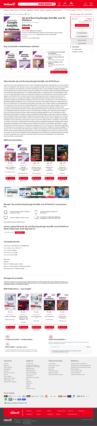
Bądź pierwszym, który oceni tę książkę (46, 34)
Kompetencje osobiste (24, 266)
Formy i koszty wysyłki (31, 373)
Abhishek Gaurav (62, 320)
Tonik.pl (91, 419)
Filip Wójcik (62, 173)
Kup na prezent (82, 33)
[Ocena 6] (35, 34)
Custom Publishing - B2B (76, 370)
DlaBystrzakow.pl (61, 410)
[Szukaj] (54, 4)
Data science (11, 268)
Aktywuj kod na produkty (9, 372)
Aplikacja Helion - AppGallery (10, 381)
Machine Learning (19, 268)
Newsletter (28, 381)
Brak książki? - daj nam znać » (16, 347)
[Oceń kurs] (9, 232)
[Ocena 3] (30, 34)
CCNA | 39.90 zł (48, 4)
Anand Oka (14, 319)
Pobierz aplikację (72, 10)
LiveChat (28, 384)
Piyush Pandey (59, 64)
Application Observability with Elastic (23, 169)
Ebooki (16, 10)
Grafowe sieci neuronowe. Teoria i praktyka (62, 169)
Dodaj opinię (19, 232)
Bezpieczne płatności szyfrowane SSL (16, 403)
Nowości (42, 10)
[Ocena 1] (26, 34)
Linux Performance (49, 316)
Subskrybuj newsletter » (57, 339)
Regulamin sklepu (30, 368)
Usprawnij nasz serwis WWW (32, 377)
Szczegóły (76, 49)
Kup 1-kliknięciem (82, 36)
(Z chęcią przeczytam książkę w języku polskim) (50, 32)
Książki (12, 10)
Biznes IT (6, 264)
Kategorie (6, 10)
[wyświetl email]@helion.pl (31, 421)
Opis (75, 46)
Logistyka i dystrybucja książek (78, 374)
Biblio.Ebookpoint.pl (72, 414)
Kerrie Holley (36, 320)
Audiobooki (30, 10)
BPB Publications (33, 32)
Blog (27, 379)
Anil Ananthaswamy (36, 173)
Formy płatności (29, 375)
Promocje (36, 10)
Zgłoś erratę (7, 259)
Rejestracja (6, 365)
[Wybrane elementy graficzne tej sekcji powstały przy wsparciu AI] (68, 199)
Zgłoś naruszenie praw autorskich (55, 374)
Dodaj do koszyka (82, 25)
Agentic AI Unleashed (10, 316)
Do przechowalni (82, 43)
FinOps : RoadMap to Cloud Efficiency (10, 168)
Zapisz (88, 346)
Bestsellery (48, 10)
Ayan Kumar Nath (49, 319)
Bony (80, 10)
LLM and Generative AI (36, 317)
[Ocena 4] (31, 34)
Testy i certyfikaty (8, 376)
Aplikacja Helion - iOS (8, 380)
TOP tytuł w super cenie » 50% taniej (81, 14)
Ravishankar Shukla (60, 59)
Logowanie (6, 363)
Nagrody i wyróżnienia (53, 372)
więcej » (67, 351)
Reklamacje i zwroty (30, 388)
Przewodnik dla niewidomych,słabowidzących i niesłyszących (33, 366)
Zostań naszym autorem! (53, 365)
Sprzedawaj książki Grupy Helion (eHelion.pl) (81, 365)
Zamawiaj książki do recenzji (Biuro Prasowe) (81, 367)
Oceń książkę (51, 367)
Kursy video (23, 10)
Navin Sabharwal (30, 30)
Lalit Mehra (23, 322)
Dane (5, 268)
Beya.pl (38, 414)
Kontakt (28, 386)
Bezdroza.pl (70, 410)
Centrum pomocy (30, 363)
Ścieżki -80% (41, 4)
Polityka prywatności (30, 370)
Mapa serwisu (29, 383)
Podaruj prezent (88, 10)
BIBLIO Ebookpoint (75, 369)
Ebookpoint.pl (81, 410)
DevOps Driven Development (62, 317)
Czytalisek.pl (50, 414)
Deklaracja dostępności (31, 372)
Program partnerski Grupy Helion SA (79, 363)
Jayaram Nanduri (8, 319)
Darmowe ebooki (57, 10)
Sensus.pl (39, 410)
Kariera (21, 264)
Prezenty (6, 374)
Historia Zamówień (8, 367)
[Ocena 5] (33, 34)
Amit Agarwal (38, 30)
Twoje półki (6, 370)
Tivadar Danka (49, 173)
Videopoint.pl (29, 414)
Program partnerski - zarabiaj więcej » (19, 339)
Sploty (59, 414)
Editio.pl (49, 410)
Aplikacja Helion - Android (9, 378)
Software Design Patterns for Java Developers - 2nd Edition (23, 318)
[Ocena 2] (28, 34)
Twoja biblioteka (7, 369)
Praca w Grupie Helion (76, 372)
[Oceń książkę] (31, 34)
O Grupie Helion (51, 363)
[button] (68, 152)
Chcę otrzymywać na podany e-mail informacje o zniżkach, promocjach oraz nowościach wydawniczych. (66, 351)
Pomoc (22, 222)
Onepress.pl (29, 410)
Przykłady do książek (53, 370)
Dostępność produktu (77, 51)
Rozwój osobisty (14, 264)
